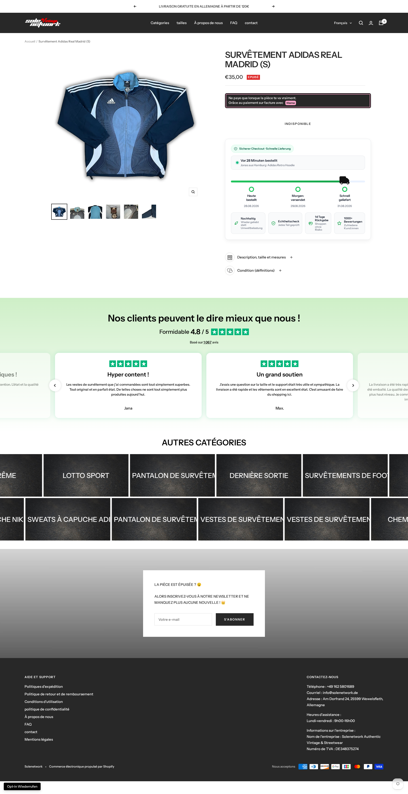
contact (251, 23)
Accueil (30, 41)
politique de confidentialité (47, 709)
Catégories (160, 23)
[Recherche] (361, 23)
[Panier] (381, 23)
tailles (182, 23)
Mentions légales (39, 739)
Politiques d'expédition (44, 686)
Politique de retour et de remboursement (59, 694)
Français (340, 23)
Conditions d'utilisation (44, 701)
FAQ (233, 23)
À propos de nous (208, 23)
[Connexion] (371, 23)
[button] (55, 385)
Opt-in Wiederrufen (22, 786)
